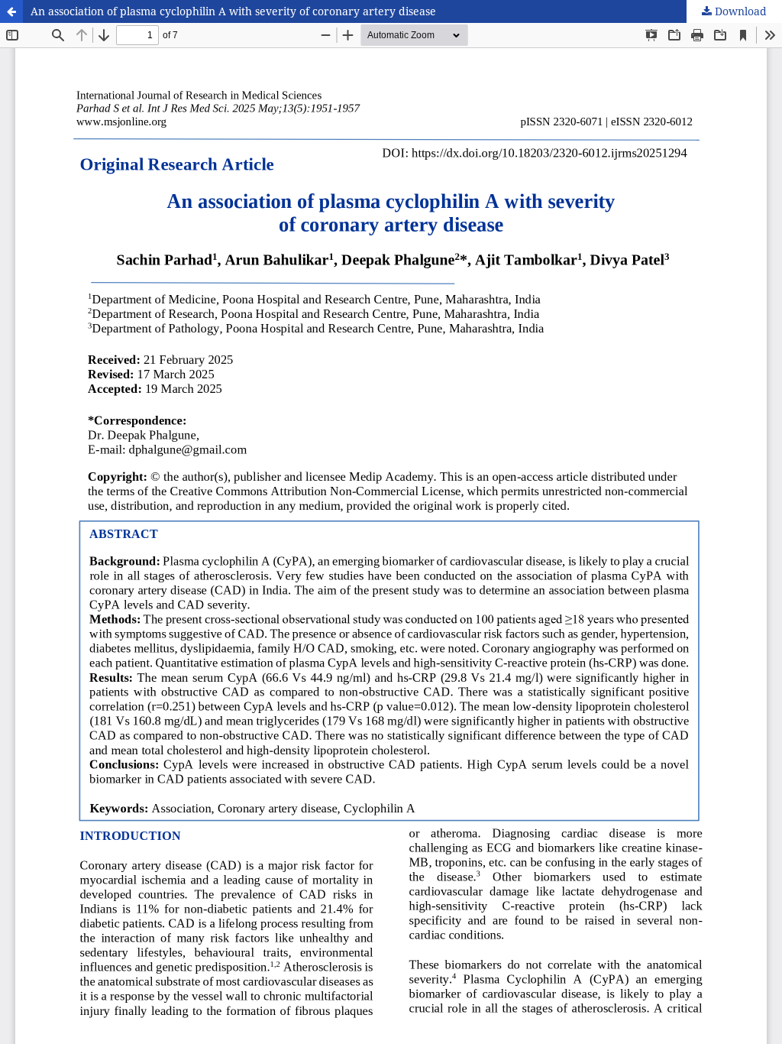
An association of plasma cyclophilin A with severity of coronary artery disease (233, 11)
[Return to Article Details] (11, 11)
